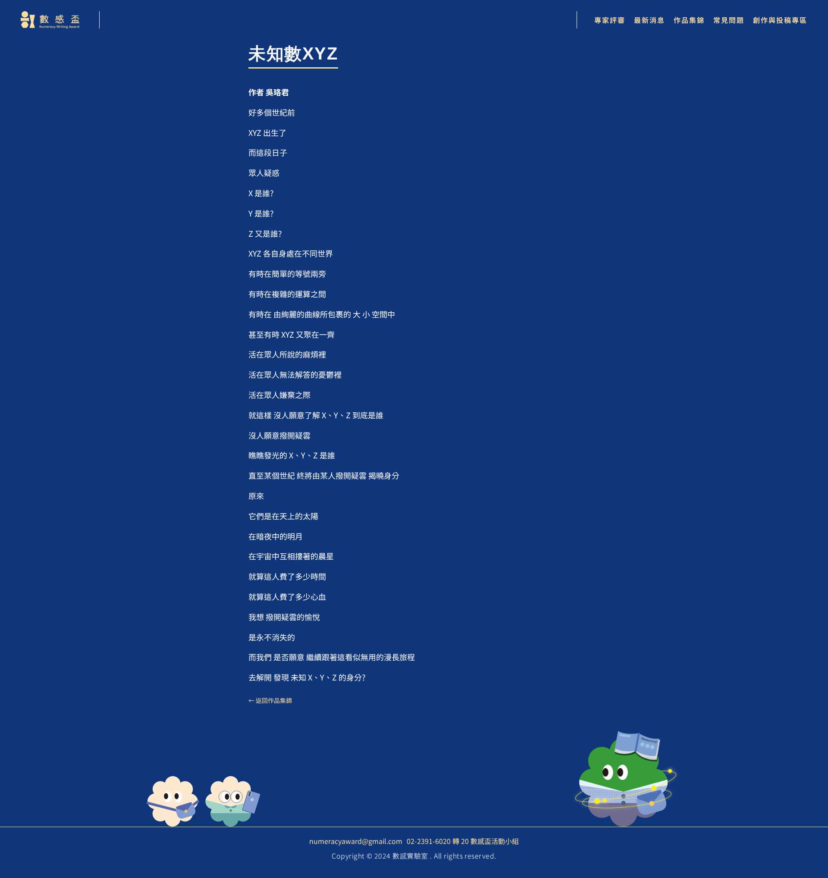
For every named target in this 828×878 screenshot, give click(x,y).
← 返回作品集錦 (270, 700)
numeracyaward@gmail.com (355, 841)
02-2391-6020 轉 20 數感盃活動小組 (463, 841)
